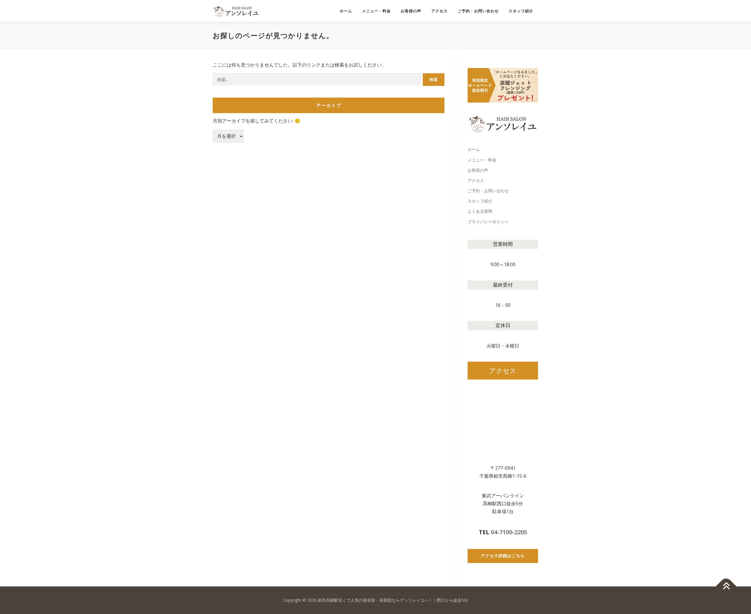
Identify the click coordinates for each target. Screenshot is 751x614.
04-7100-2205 (509, 532)
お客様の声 (411, 11)
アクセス (439, 11)
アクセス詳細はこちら (503, 555)
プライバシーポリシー (488, 221)
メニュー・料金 (376, 11)
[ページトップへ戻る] (726, 586)
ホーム (346, 11)
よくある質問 (480, 211)
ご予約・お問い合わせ (478, 11)
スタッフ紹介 (521, 11)
